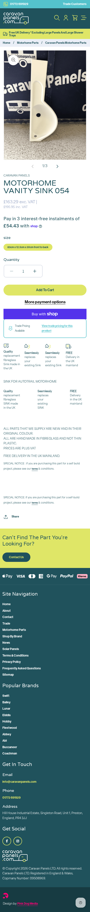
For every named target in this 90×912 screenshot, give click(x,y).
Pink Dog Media (27, 903)
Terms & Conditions (15, 655)
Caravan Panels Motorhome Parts (65, 42)
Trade (6, 623)
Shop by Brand (12, 636)
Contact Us (16, 557)
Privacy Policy (11, 662)
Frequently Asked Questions (21, 668)
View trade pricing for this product (57, 328)
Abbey (6, 734)
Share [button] (15, 516)
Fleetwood (9, 728)
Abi (4, 740)
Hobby (6, 721)
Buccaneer (9, 747)
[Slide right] (57, 166)
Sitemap (8, 675)
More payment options (45, 301)
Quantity (11, 259)
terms (35, 468)
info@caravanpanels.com (19, 782)
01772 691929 (19, 4)
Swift (5, 696)
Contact (7, 617)
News (6, 643)
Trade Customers (75, 4)
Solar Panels (10, 649)
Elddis (6, 715)
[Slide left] (32, 166)
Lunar (6, 708)
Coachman (9, 753)
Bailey (6, 702)
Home (6, 42)
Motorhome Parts (27, 42)
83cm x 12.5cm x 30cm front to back (27, 247)
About (6, 611)
